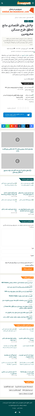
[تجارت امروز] (24, 3)
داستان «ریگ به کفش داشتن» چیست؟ (26, 339)
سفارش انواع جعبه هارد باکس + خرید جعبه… (9, 339)
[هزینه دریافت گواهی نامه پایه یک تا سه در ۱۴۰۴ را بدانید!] (29, 98)
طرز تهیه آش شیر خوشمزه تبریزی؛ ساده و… (10, 356)
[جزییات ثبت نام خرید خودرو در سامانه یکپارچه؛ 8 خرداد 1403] (26, 349)
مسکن (16, 18)
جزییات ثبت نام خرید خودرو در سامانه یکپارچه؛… (26, 356)
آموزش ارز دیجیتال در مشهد (26, 393)
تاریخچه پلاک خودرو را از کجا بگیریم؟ (24, 387)
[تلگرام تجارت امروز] (17, 115)
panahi (30, 48)
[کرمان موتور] (17, 10)
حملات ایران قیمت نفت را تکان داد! (9, 210)
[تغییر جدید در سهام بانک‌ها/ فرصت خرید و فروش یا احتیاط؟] (26, 366)
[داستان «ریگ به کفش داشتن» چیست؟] (26, 332)
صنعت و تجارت (22, 18)
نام (33, 248)
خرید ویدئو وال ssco (28, 390)
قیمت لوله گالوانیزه (8, 387)
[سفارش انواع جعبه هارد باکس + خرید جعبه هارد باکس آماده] (9, 332)
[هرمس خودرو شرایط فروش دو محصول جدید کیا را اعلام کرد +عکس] (26, 203)
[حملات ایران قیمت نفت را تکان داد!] (9, 203)
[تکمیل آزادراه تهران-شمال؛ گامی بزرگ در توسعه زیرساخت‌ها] (9, 186)
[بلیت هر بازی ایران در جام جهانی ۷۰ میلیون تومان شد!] (26, 186)
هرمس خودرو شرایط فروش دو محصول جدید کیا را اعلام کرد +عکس (26, 211)
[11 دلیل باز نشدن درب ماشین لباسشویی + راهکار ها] (9, 366)
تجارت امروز (25, 55)
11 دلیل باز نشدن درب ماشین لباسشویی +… (9, 373)
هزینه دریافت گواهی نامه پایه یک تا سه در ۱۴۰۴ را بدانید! (13, 96)
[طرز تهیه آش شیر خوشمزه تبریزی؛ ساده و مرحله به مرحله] (9, 349)
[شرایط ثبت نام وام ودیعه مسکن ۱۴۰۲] (29, 89)
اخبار (26, 21)
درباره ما (14, 408)
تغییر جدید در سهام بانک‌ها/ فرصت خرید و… (27, 373)
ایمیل (32, 256)
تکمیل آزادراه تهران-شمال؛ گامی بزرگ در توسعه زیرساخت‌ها (9, 194)
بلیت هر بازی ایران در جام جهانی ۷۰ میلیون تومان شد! (26, 194)
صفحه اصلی (29, 18)
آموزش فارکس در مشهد (15, 390)
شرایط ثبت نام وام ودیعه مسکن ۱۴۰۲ (14, 87)
